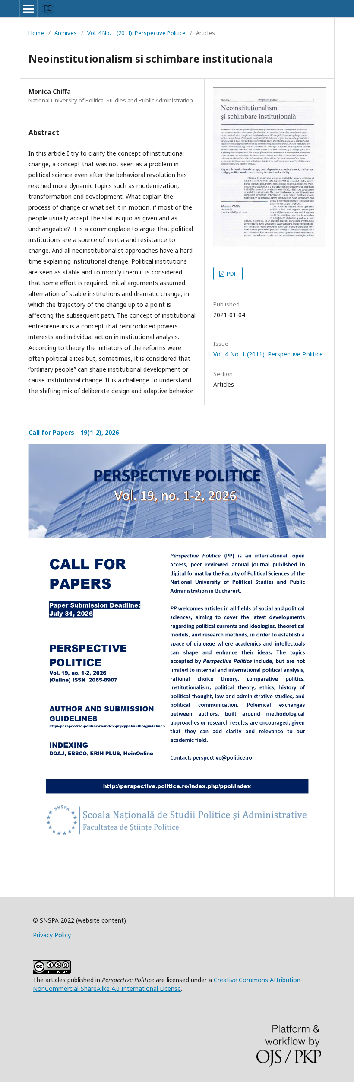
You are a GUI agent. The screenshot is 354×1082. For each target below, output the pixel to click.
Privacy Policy (52, 935)
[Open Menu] (28, 8)
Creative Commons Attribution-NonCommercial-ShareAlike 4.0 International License (168, 984)
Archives (65, 33)
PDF (231, 273)
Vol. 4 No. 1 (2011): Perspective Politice (136, 33)
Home (36, 33)
